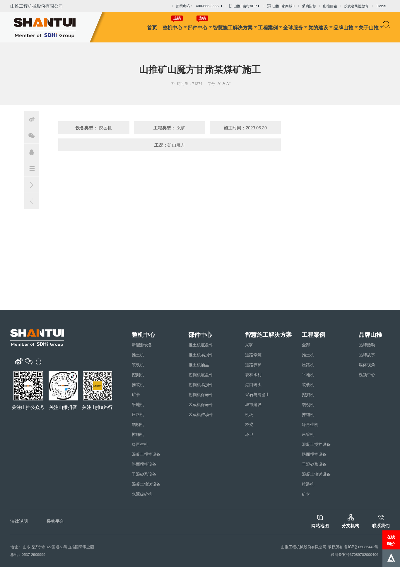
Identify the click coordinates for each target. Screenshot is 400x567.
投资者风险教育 (356, 5)
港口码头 (253, 384)
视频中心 (367, 374)
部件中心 (198, 27)
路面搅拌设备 (144, 464)
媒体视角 (367, 364)
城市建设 (253, 404)
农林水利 (253, 374)
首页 (152, 27)
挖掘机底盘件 (201, 374)
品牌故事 (367, 354)
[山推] (53, 27)
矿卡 (136, 394)
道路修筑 (253, 354)
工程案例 (268, 27)
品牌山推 (343, 27)
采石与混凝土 (257, 394)
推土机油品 (199, 364)
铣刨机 (138, 424)
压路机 (138, 414)
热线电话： (197, 6)
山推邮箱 (330, 5)
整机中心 (172, 27)
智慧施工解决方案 (233, 27)
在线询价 (391, 540)
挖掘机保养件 (201, 394)
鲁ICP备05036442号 (361, 546)
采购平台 (55, 521)
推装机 (138, 384)
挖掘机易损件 (201, 384)
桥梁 (249, 424)
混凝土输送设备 (146, 484)
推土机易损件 (201, 354)
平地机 (138, 404)
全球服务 (293, 27)
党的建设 (318, 27)
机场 (249, 414)
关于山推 (369, 27)
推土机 (138, 354)
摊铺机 (138, 434)
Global (381, 5)
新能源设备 (142, 344)
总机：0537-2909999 (27, 554)
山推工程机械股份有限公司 (36, 6)
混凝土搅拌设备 (146, 454)
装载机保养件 (201, 404)
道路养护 (253, 364)
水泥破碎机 (142, 494)
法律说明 (19, 521)
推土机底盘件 (201, 344)
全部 (306, 344)
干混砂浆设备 (144, 474)
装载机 (138, 364)
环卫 (249, 434)
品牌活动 (367, 344)
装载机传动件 (201, 414)
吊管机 (308, 434)
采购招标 (309, 5)
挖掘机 (138, 374)
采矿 (249, 344)
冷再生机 (140, 444)
